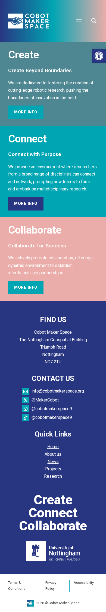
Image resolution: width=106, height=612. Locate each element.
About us (53, 454)
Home (53, 446)
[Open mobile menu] (79, 21)
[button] (99, 56)
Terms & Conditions (16, 586)
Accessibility (84, 583)
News (53, 461)
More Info (26, 112)
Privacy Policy (50, 586)
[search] (94, 21)
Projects (53, 468)
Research (53, 476)
